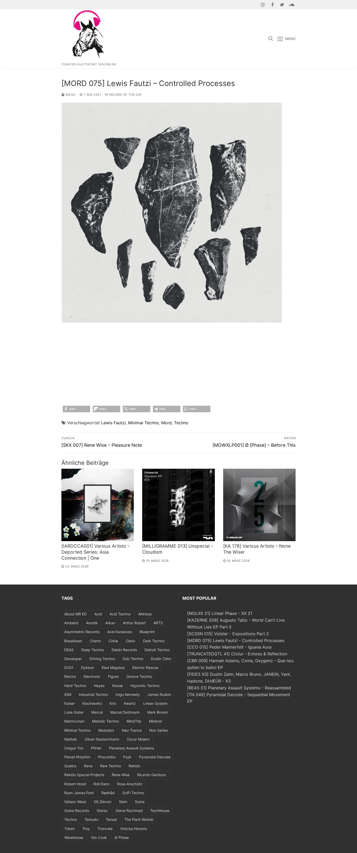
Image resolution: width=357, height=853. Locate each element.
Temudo (91, 819)
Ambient (71, 623)
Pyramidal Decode (154, 757)
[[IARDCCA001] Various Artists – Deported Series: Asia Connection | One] (97, 505)
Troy (86, 828)
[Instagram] (263, 5)
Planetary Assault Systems (131, 748)
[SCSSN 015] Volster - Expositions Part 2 (228, 633)
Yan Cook (99, 837)
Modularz (106, 730)
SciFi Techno (133, 793)
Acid (98, 614)
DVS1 (68, 667)
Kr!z (113, 703)
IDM (67, 694)
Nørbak (70, 739)
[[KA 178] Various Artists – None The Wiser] (259, 505)
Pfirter (96, 748)
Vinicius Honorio (133, 828)
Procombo (107, 757)
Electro (70, 676)
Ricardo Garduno (151, 774)
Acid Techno (120, 614)
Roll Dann (102, 784)
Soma (140, 801)
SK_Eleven (102, 801)
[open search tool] (270, 38)
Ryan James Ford (79, 793)
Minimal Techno (143, 422)
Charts (95, 641)
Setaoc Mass (75, 801)
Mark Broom (157, 712)
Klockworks (92, 703)
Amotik (92, 623)
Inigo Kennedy (128, 694)
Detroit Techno (157, 650)
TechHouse (159, 810)
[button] (76, 409)
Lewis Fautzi (113, 422)
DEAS (69, 650)
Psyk (127, 757)
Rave (88, 766)
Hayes (99, 685)
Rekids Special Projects (84, 774)
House (117, 685)
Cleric (130, 641)
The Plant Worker (139, 819)
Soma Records (76, 810)
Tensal (111, 819)
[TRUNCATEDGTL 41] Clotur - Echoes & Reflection (237, 653)
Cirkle (113, 641)
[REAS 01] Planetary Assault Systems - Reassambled (239, 687)
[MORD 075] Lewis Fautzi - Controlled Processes (235, 640)
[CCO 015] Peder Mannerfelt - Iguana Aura (229, 647)
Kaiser (69, 703)
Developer (73, 658)
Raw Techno (110, 766)
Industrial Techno (93, 694)
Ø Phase (121, 837)
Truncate (105, 828)
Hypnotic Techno (144, 685)
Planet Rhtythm (77, 757)
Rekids (134, 766)
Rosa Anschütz (129, 784)
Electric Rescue (145, 667)
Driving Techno (102, 658)
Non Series (158, 730)
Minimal (155, 721)
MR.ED (70, 94)
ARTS (158, 623)
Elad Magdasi (113, 667)
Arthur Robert (134, 623)
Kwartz (130, 703)
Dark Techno (154, 641)
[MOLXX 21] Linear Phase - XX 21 (219, 613)
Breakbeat (73, 641)
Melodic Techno (105, 721)
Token (69, 828)
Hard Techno (75, 685)
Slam (123, 801)
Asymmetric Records (82, 631)
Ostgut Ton (73, 748)
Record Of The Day (125, 94)
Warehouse (73, 837)
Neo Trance (132, 730)
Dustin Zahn (161, 658)
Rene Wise (121, 774)
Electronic (92, 676)
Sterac (102, 810)
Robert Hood (75, 784)
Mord (166, 422)
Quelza (70, 766)
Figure (113, 676)
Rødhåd (108, 793)
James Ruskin (159, 694)
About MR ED (75, 614)
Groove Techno (139, 676)
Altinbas (145, 614)
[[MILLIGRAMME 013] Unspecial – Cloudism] (178, 505)
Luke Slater (74, 712)
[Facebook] (272, 5)
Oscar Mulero (138, 739)
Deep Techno (92, 650)
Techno (181, 422)
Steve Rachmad (129, 810)
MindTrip (133, 721)
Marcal (97, 712)
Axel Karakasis (119, 631)
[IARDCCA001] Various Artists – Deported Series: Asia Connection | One (95, 552)
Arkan (110, 623)
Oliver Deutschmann (102, 739)
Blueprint (147, 631)
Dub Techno (133, 658)
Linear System (155, 703)
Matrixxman (74, 721)
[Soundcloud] (291, 5)
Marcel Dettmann (125, 712)
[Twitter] (282, 5)
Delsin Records (124, 650)
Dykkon (87, 667)
